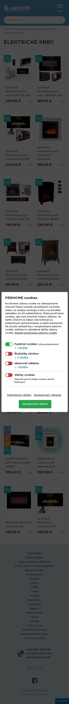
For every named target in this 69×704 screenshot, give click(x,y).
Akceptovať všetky (35, 404)
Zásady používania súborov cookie (36, 333)
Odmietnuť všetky (19, 395)
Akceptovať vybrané (47, 395)
